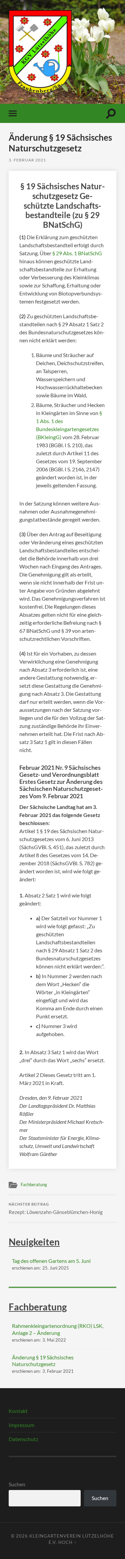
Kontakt (18, 1411)
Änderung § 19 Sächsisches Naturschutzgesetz (43, 1360)
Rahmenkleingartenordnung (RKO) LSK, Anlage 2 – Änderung (57, 1329)
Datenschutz (23, 1439)
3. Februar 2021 (27, 159)
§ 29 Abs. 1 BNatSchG (77, 253)
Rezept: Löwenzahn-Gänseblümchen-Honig (56, 1208)
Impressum (21, 1425)
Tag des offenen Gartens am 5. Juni (51, 1261)
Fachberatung (34, 1184)
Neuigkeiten (34, 1241)
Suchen (17, 1484)
